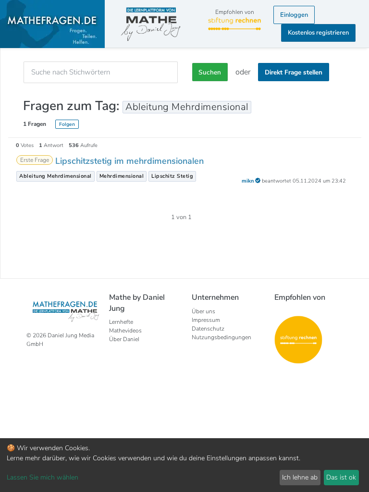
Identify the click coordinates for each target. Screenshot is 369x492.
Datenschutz (208, 328)
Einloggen (294, 15)
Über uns (203, 311)
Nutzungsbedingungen (221, 337)
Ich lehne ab (300, 477)
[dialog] (184, 465)
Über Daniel (124, 339)
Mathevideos (125, 330)
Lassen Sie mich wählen (42, 477)
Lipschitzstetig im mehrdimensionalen (129, 161)
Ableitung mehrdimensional (55, 176)
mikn (248, 180)
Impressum (206, 320)
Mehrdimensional (121, 176)
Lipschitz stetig (172, 176)
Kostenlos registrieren (318, 32)
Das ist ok (341, 477)
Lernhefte (121, 322)
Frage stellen (293, 72)
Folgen (67, 124)
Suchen (209, 72)
